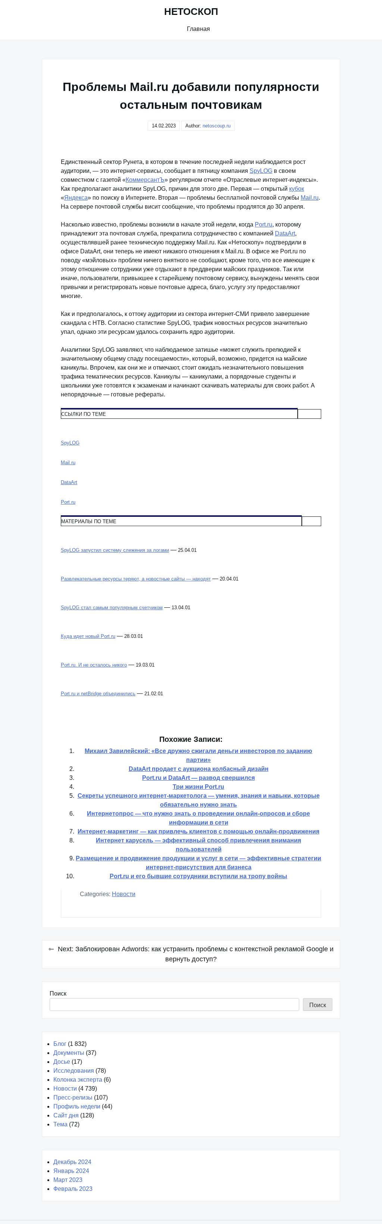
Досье (61, 1062)
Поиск (58, 993)
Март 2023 (67, 1180)
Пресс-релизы (73, 1097)
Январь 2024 (71, 1171)
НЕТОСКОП (191, 11)
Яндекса (76, 197)
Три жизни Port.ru (198, 787)
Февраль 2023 (73, 1189)
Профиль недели (76, 1106)
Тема (60, 1124)
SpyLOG (261, 171)
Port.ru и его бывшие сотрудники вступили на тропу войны (198, 876)
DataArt (285, 233)
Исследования (73, 1071)
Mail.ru (310, 197)
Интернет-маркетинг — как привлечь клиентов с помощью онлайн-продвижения (198, 831)
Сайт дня (66, 1115)
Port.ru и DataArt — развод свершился (198, 778)
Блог (59, 1044)
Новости (123, 894)
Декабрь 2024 (72, 1162)
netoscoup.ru (217, 126)
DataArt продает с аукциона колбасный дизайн (199, 769)
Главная (198, 29)
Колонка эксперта (77, 1079)
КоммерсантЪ (145, 180)
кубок (296, 189)
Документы (68, 1053)
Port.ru (263, 224)
